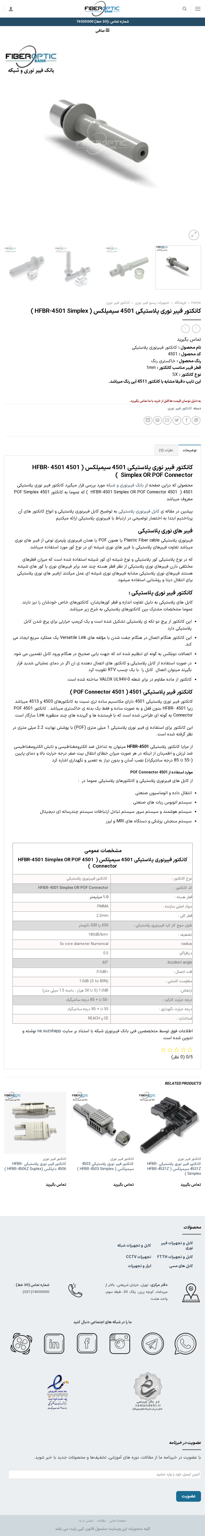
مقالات (101, 1520)
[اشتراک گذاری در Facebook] (186, 420)
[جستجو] (184, 9)
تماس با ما (86, 1520)
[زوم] (194, 235)
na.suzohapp (49, 1031)
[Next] (11, 143)
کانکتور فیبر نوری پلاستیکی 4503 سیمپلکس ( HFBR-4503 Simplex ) (105, 1167)
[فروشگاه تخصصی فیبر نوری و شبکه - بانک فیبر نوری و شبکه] (102, 9)
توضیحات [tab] (190, 450)
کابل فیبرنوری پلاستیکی (139, 511)
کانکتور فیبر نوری (118, 303)
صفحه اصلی (117, 1520)
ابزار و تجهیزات (139, 1266)
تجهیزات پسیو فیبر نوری (152, 303)
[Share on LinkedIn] (148, 420)
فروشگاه (180, 303)
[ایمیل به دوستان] (167, 420)
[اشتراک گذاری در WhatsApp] (196, 420)
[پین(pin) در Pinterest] (157, 420)
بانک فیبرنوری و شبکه (125, 485)
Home (196, 303)
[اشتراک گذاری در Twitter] (176, 420)
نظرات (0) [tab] (166, 450)
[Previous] (190, 143)
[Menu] (198, 8)
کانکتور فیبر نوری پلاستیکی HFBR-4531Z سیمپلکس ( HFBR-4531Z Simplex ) (174, 1169)
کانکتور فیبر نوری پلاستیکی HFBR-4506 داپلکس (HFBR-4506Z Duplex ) (35, 1167)
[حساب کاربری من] (11, 9)
